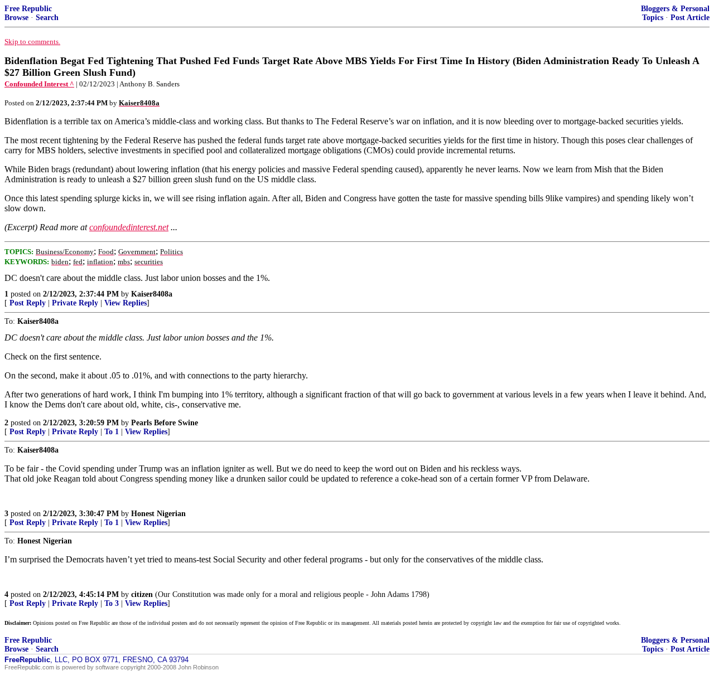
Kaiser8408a (151, 294)
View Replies (125, 303)
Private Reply (75, 303)
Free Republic (28, 8)
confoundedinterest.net (128, 227)
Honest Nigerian (158, 513)
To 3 (111, 603)
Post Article (690, 17)
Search (47, 17)
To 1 (111, 432)
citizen (142, 594)
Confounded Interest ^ (39, 84)
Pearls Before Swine (164, 423)
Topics (652, 17)
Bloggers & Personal (675, 8)
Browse (16, 17)
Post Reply (27, 303)
